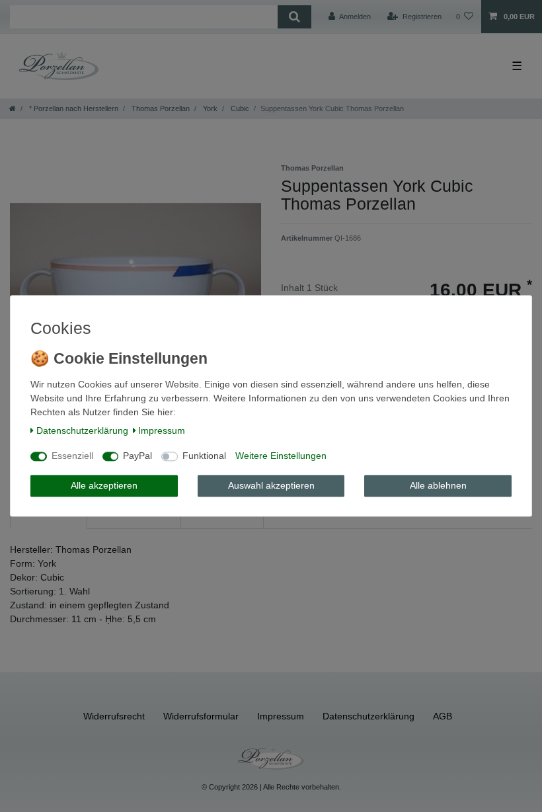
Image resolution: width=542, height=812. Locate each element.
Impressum (161, 430)
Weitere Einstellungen (281, 456)
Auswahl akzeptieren (271, 485)
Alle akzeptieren (104, 485)
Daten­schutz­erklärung (82, 430)
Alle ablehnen (438, 485)
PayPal (137, 456)
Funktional (204, 456)
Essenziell (72, 456)
